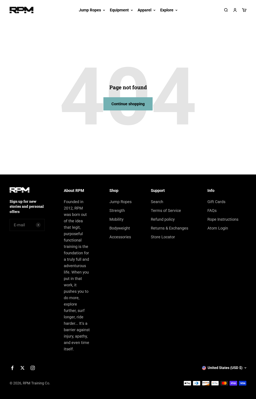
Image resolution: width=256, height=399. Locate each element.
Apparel (144, 10)
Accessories (120, 237)
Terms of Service (166, 210)
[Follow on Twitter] (22, 368)
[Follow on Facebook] (12, 368)
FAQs (212, 210)
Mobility (116, 219)
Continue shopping (128, 103)
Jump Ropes (90, 10)
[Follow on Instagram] (32, 368)
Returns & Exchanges (169, 228)
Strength (117, 210)
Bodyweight (119, 228)
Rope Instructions (222, 219)
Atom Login (217, 228)
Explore (166, 10)
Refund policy (163, 219)
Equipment (119, 10)
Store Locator (163, 237)
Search (157, 201)
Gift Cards (216, 201)
